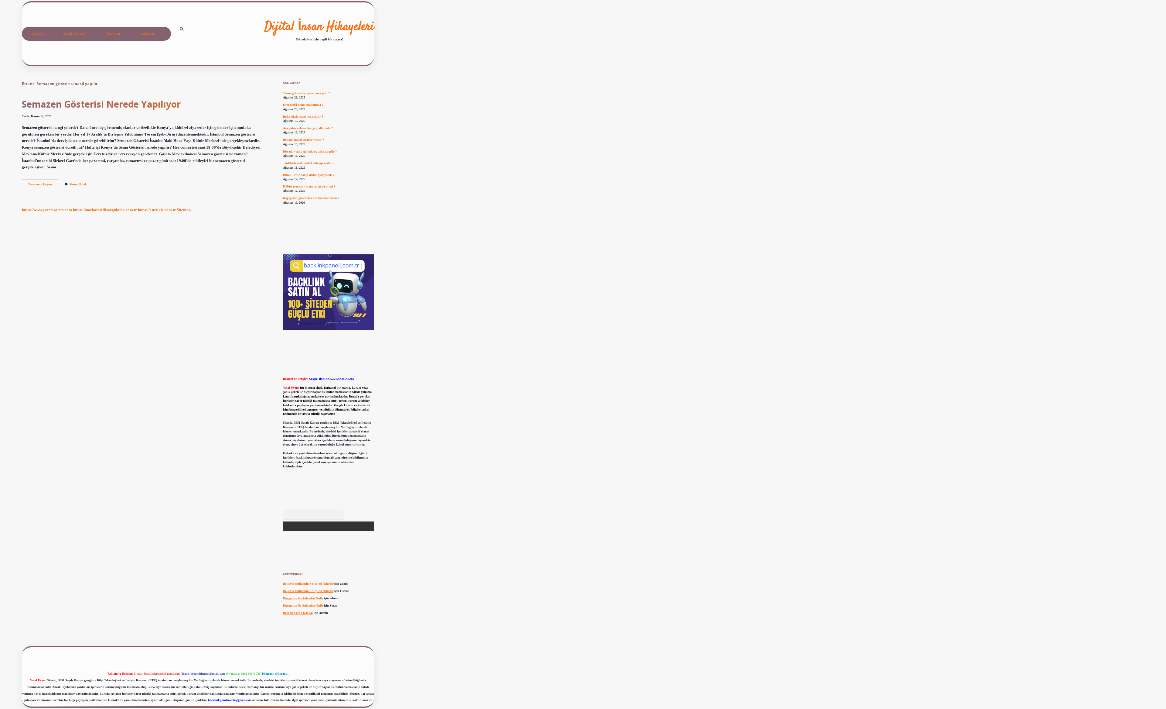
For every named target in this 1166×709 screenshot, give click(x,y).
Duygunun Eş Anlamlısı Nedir (303, 598)
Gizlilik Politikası (74, 33)
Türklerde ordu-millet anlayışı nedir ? (308, 163)
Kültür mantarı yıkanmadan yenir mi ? (309, 186)
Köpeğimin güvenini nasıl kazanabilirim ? (311, 198)
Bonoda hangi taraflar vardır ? (303, 139)
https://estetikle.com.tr (157, 210)
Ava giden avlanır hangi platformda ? (308, 128)
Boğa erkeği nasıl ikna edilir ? (303, 116)
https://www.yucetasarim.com (47, 210)
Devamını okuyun (43, 185)
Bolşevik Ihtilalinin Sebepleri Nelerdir (308, 583)
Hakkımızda (148, 33)
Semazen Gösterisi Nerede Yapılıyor (101, 104)
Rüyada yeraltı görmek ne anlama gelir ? (310, 151)
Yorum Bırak (78, 184)
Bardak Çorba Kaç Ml (298, 612)
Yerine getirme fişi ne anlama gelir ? (306, 93)
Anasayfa (37, 33)
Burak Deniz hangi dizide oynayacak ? (308, 175)
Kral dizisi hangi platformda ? (303, 104)
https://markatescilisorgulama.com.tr (105, 210)
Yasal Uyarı (113, 33)
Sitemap (184, 210)
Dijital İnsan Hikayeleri (319, 27)
